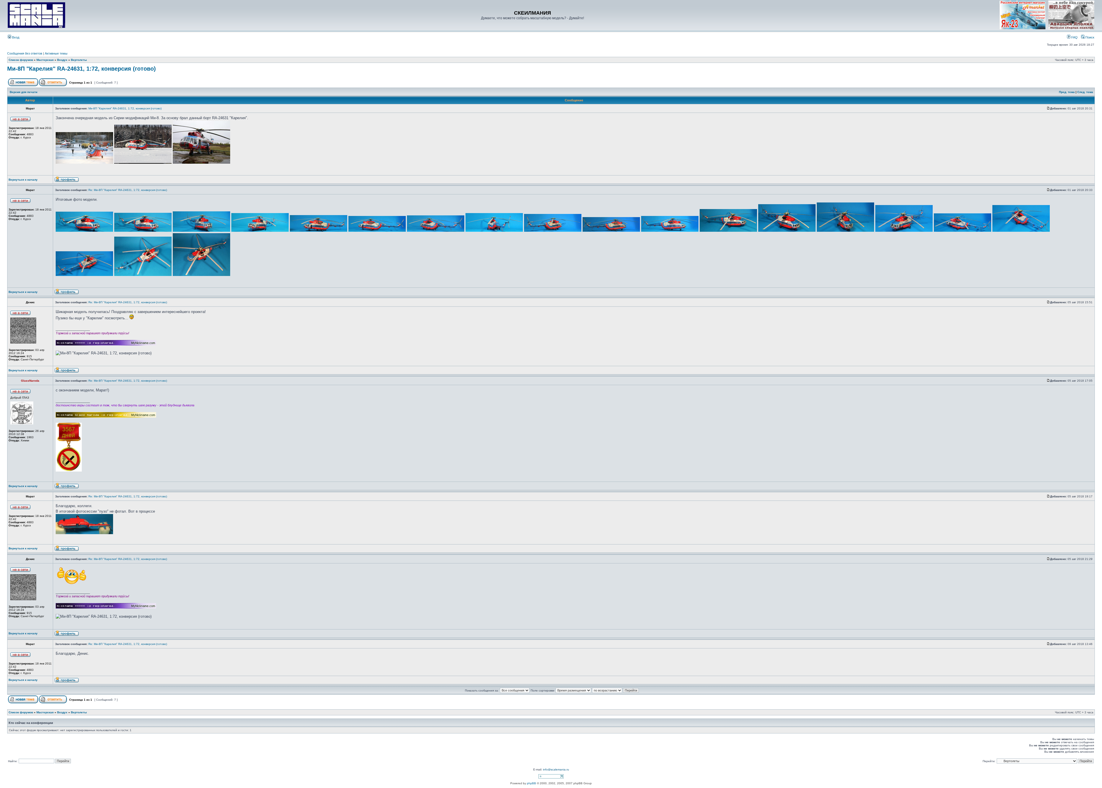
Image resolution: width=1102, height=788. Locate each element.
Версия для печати (23, 92)
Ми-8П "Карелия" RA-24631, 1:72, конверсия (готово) (81, 68)
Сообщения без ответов (24, 53)
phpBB (531, 783)
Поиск (1089, 37)
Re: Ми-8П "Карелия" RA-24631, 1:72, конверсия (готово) (127, 190)
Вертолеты (79, 59)
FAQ (1074, 37)
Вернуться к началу (23, 179)
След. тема (1085, 92)
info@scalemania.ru (556, 769)
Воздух (62, 59)
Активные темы (56, 53)
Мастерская (45, 59)
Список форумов (21, 59)
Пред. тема (1067, 92)
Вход (15, 37)
